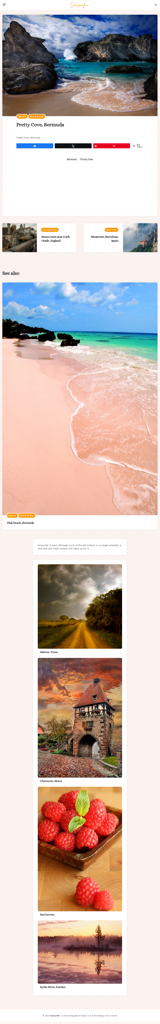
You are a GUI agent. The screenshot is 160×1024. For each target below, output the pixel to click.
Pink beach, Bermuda (20, 522)
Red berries (47, 914)
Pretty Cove (86, 159)
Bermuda (72, 159)
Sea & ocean (37, 116)
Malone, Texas (49, 652)
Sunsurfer (55, 1015)
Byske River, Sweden (53, 987)
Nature (22, 116)
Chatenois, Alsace (51, 780)
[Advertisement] (80, 190)
